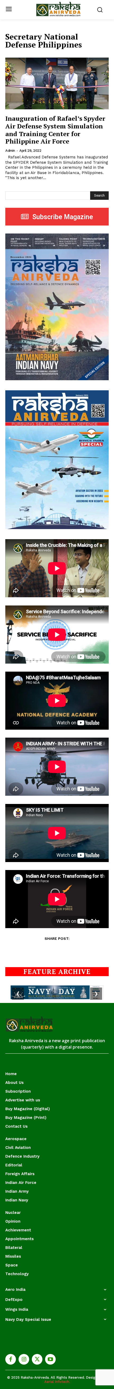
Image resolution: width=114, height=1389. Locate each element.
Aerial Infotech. (57, 1382)
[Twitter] (37, 1359)
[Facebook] (10, 1359)
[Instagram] (24, 1359)
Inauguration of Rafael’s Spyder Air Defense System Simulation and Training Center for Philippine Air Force (55, 129)
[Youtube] (50, 1359)
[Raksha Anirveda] (58, 9)
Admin (10, 151)
